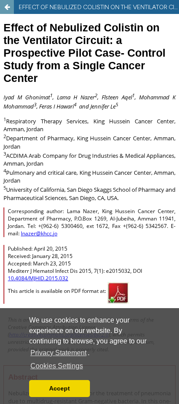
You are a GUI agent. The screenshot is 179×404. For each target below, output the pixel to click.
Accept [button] (59, 388)
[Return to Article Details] (7, 7)
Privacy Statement (58, 352)
